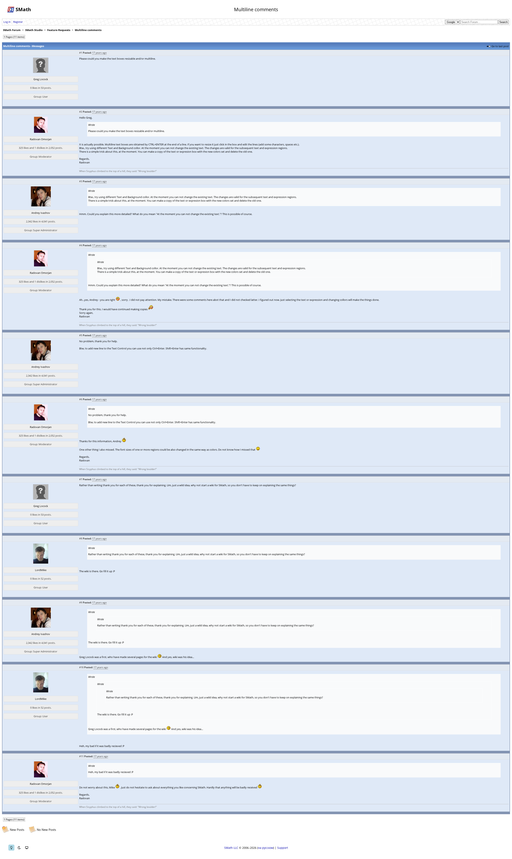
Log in (7, 22)
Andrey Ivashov (40, 213)
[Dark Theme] (19, 848)
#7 (80, 479)
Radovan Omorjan (41, 139)
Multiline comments (88, 30)
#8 (80, 538)
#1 (80, 52)
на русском (265, 848)
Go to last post (500, 46)
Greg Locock (40, 79)
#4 (80, 245)
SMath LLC (231, 848)
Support (282, 848)
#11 (81, 756)
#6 (80, 399)
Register (18, 22)
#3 (80, 181)
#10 (81, 667)
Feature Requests (58, 30)
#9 (80, 602)
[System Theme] (27, 848)
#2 (80, 111)
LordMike (40, 570)
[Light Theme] (11, 848)
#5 (80, 335)
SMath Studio (34, 30)
